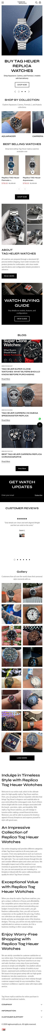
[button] (39, 2)
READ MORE (9, 276)
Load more (22, 758)
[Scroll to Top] (39, 425)
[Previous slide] (15, 91)
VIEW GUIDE (22, 319)
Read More (6, 379)
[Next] (25, 189)
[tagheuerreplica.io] (22, 2)
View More (22, 468)
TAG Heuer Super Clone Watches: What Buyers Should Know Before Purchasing (21, 372)
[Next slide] (29, 91)
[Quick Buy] (11, 172)
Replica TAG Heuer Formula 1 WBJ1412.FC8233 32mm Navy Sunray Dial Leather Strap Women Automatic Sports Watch (11, 179)
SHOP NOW (22, 85)
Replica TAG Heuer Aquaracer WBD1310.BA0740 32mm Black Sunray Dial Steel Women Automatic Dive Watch (32, 179)
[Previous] (19, 189)
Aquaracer (9, 136)
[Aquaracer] (16, 122)
